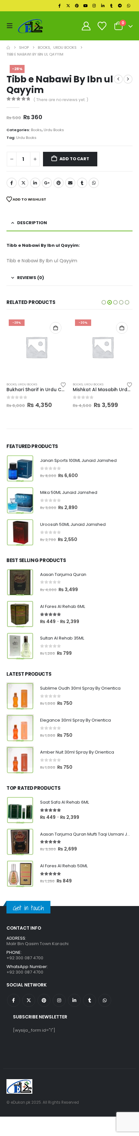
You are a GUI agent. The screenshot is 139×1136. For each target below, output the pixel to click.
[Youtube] (85, 6)
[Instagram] (94, 6)
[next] (128, 79)
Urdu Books (54, 129)
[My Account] (86, 26)
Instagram (59, 1000)
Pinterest (58, 183)
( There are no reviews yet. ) (61, 99)
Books (36, 129)
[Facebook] (59, 6)
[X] (68, 6)
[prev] (118, 79)
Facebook (11, 183)
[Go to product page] (20, 468)
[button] (11, 25)
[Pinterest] (77, 6)
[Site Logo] (30, 25)
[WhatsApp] (129, 6)
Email (70, 183)
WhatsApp (94, 183)
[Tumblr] (111, 6)
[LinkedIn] (103, 6)
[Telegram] (120, 6)
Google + (47, 183)
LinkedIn (35, 183)
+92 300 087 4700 (24, 972)
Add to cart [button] (55, 328)
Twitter (23, 183)
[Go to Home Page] (8, 47)
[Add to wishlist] (63, 384)
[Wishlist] (102, 26)
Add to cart (74, 159)
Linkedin (74, 1000)
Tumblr (82, 183)
